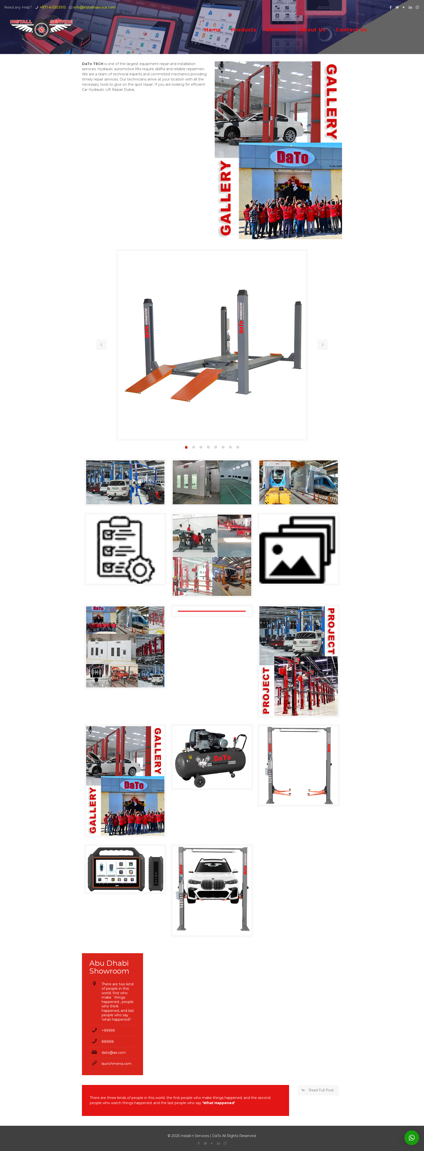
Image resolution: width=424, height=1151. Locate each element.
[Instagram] (417, 7)
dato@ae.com (114, 1052)
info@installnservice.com (94, 7)
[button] (411, 1137)
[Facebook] (390, 7)
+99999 (108, 1030)
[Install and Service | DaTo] (41, 29)
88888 (108, 1041)
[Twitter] (397, 7)
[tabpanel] (212, 345)
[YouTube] (404, 7)
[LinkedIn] (410, 7)
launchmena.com (117, 1063)
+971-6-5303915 (53, 7)
